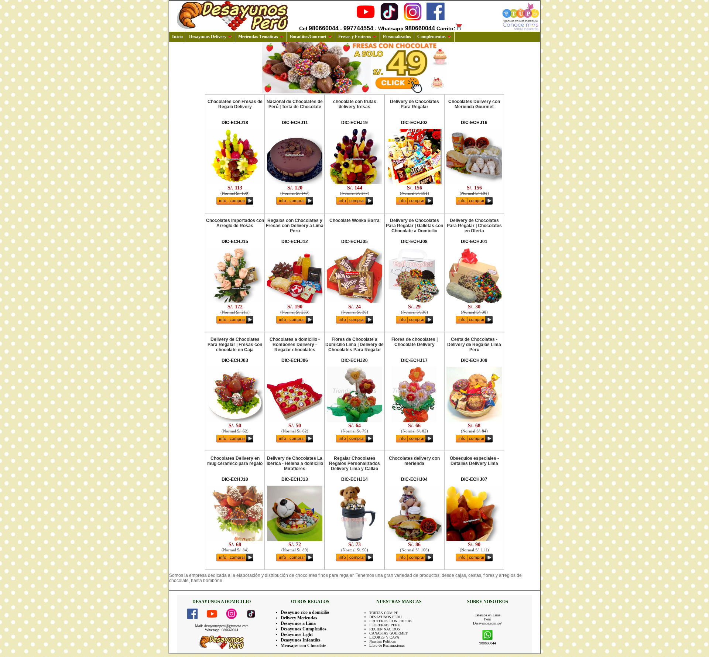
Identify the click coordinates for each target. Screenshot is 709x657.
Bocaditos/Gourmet (308, 36)
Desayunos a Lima (298, 623)
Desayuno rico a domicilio (305, 612)
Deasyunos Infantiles (301, 640)
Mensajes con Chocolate (303, 645)
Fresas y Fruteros (354, 36)
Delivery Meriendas (299, 617)
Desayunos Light (297, 634)
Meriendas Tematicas (258, 36)
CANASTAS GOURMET (388, 633)
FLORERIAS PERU (384, 625)
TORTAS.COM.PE (383, 613)
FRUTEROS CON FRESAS (390, 621)
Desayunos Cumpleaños (303, 629)
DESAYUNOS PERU (385, 617)
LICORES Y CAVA (384, 637)
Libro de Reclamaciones (387, 645)
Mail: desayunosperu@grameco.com (222, 626)
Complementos (431, 36)
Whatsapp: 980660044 (221, 630)
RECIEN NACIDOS (384, 629)
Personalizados (397, 36)
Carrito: (445, 28)
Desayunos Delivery (207, 36)
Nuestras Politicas (382, 641)
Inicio (177, 36)
